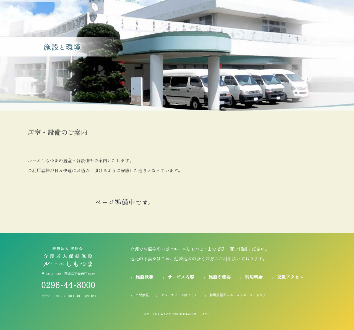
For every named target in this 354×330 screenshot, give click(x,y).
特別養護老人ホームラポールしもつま (238, 294)
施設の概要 (220, 276)
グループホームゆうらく (179, 294)
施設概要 (144, 276)
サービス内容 (181, 276)
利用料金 (254, 276)
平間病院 (142, 294)
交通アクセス (290, 276)
